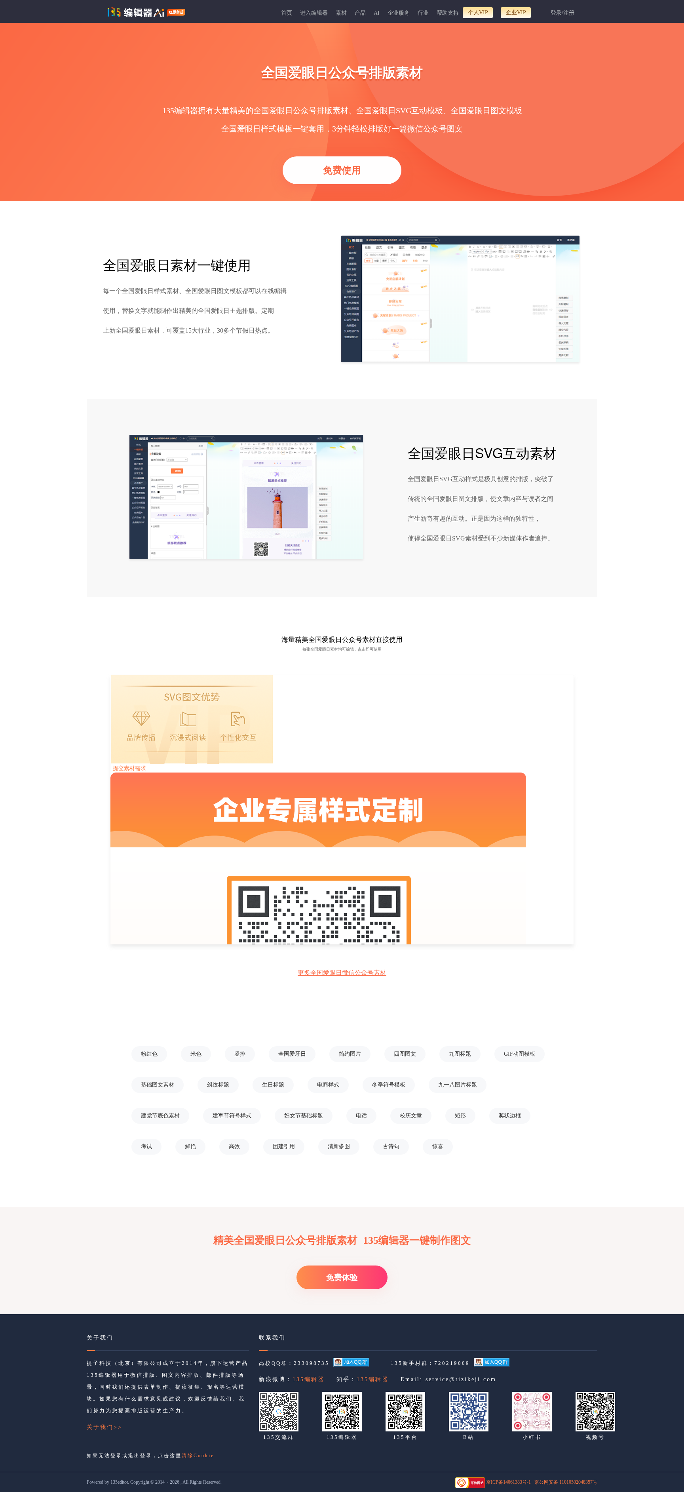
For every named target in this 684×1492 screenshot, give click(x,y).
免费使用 (342, 170)
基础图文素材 (157, 1085)
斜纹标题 (218, 1085)
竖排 (239, 1054)
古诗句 (391, 1146)
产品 (360, 13)
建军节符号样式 (232, 1116)
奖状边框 (510, 1116)
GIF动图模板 (519, 1054)
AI (377, 13)
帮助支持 (448, 13)
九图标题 (460, 1054)
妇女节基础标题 (303, 1116)
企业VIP (516, 12)
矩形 (460, 1116)
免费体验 (342, 1277)
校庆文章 (411, 1116)
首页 (286, 13)
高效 (234, 1146)
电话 (361, 1116)
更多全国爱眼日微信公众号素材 (342, 972)
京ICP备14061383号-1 (508, 1482)
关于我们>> (104, 1427)
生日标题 (273, 1085)
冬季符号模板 (388, 1085)
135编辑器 (309, 1379)
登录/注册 (562, 13)
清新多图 (339, 1146)
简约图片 (350, 1054)
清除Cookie (198, 1455)
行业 (423, 13)
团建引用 (284, 1146)
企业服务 (399, 13)
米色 (195, 1054)
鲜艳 (190, 1146)
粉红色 (149, 1054)
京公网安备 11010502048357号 (565, 1482)
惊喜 (437, 1146)
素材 (341, 13)
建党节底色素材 (160, 1116)
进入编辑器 (314, 13)
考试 (146, 1146)
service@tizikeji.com (461, 1379)
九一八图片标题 (457, 1085)
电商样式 (328, 1085)
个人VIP (478, 12)
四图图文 (405, 1054)
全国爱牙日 (292, 1054)
